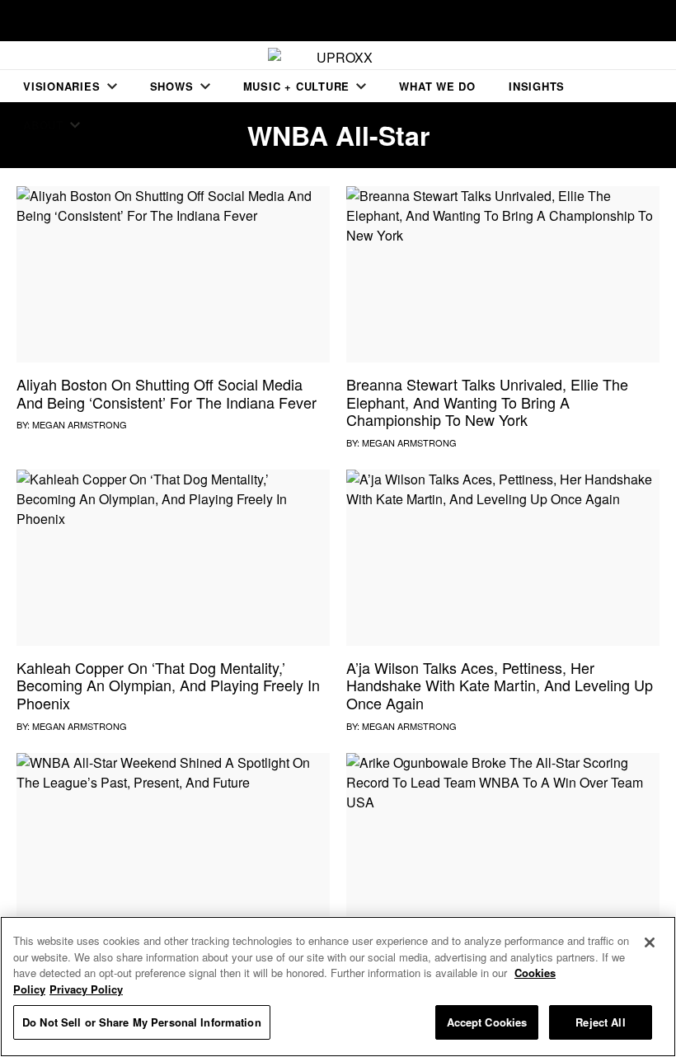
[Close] (649, 942)
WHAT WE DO (437, 86)
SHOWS (172, 86)
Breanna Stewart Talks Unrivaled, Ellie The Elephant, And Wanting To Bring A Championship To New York (487, 401)
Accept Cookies (487, 1022)
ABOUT (43, 125)
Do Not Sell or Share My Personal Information (141, 1022)
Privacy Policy (86, 989)
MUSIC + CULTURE (296, 86)
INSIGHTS (537, 86)
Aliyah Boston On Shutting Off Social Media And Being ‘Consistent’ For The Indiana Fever (166, 393)
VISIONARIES (62, 86)
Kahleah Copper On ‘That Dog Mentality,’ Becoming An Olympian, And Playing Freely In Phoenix (168, 685)
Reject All (600, 1022)
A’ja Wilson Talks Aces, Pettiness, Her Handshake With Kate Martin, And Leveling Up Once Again (499, 685)
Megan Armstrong (79, 424)
